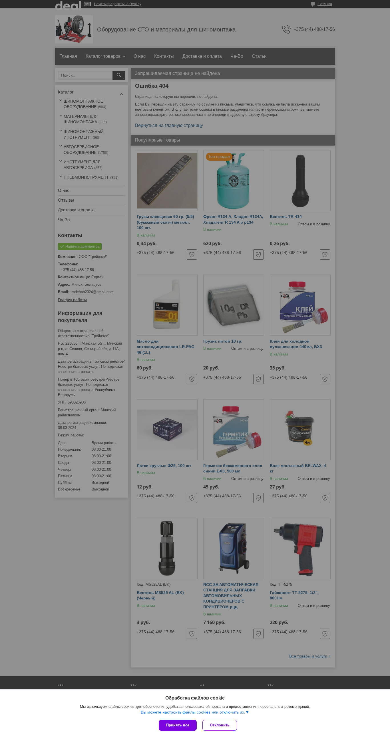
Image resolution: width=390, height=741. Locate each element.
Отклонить (220, 725)
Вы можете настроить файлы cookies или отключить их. (193, 712)
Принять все (177, 725)
